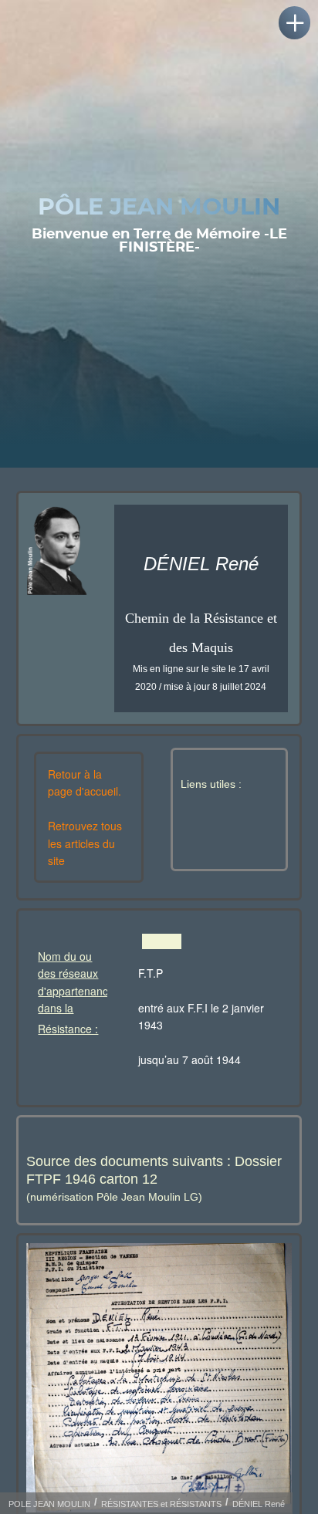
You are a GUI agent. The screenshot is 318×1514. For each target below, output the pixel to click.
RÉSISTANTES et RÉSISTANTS (161, 1504)
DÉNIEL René (258, 1504)
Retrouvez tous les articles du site (85, 843)
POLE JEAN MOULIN (49, 1504)
